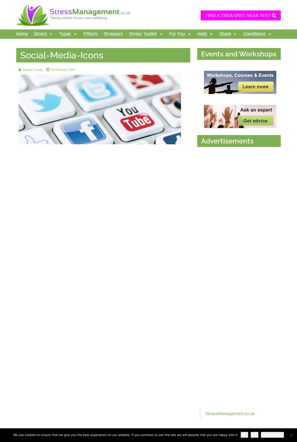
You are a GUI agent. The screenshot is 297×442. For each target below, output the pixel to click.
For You (177, 34)
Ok (244, 435)
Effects (91, 34)
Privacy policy (272, 435)
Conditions (254, 34)
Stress (40, 34)
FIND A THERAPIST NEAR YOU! (238, 15)
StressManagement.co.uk (230, 413)
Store (225, 34)
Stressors (113, 34)
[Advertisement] (240, 196)
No (254, 435)
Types (65, 34)
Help (202, 34)
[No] (291, 435)
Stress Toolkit (143, 34)
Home (22, 34)
